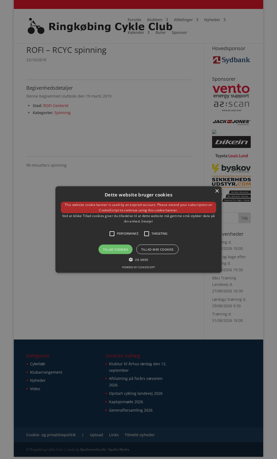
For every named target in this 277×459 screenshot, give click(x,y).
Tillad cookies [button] (115, 249)
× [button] (217, 191)
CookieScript (109, 210)
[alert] (138, 229)
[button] (138, 229)
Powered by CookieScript (138, 267)
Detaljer (147, 221)
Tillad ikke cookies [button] (157, 249)
